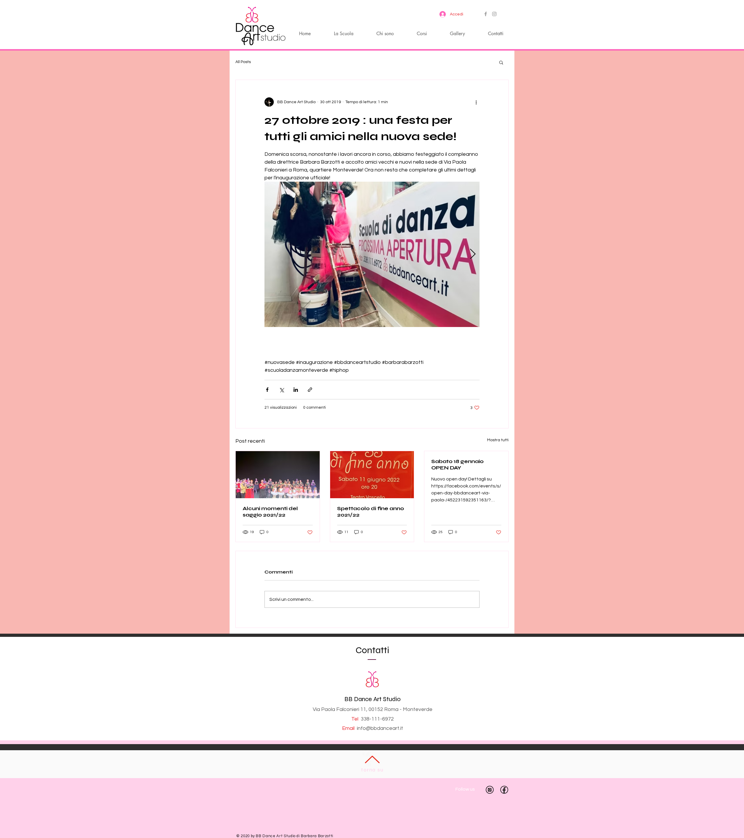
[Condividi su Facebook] (267, 389)
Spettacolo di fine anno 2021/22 (370, 511)
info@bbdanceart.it (380, 728)
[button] (501, 62)
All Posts (243, 62)
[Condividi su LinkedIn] (295, 389)
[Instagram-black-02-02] (489, 789)
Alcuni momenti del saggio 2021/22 (270, 511)
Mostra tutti (498, 440)
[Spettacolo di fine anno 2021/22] (372, 474)
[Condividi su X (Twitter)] (281, 389)
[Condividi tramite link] (310, 389)
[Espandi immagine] (372, 254)
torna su (372, 769)
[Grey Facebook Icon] (486, 14)
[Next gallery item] (472, 254)
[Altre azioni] (476, 102)
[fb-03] (504, 789)
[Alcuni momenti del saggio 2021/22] (278, 474)
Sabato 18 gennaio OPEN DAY (457, 464)
